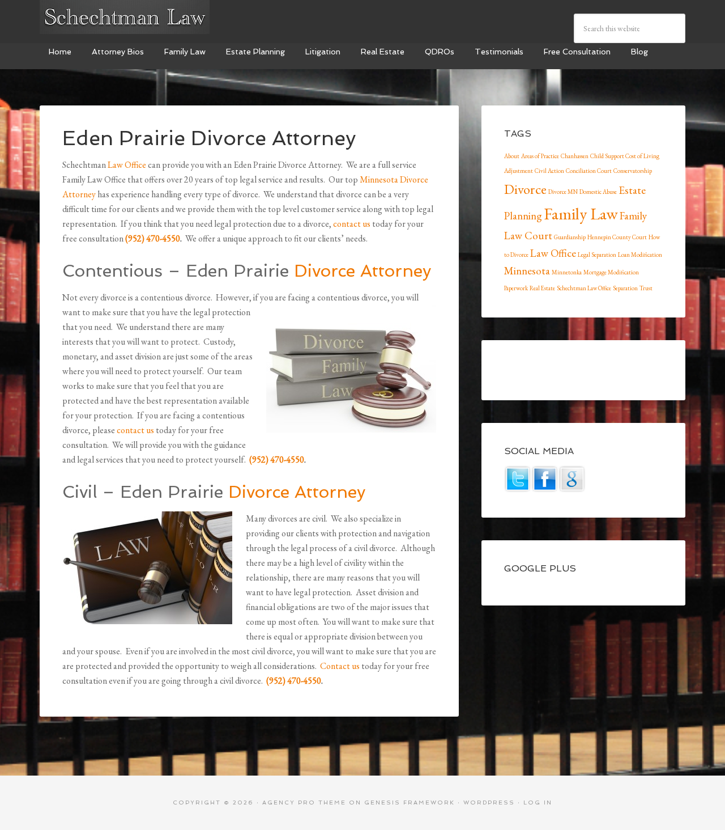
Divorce (525, 189)
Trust (645, 288)
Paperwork (516, 288)
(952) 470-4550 (152, 238)
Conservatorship (632, 171)
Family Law (581, 213)
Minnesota (527, 271)
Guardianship (570, 237)
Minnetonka (567, 272)
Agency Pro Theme (304, 802)
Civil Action (549, 171)
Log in (537, 802)
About (511, 156)
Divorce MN (563, 192)
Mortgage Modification (611, 272)
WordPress (489, 802)
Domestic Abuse (598, 192)
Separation (625, 288)
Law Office (127, 165)
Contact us (340, 666)
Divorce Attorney (362, 271)
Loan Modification (640, 255)
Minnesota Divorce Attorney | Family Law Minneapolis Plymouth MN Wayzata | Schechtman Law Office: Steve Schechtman (125, 17)
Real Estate (542, 288)
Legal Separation (597, 255)
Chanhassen (574, 156)
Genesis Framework (409, 802)
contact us (351, 224)
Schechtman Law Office (584, 288)
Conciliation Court (589, 171)
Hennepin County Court (617, 237)
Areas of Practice (540, 156)
